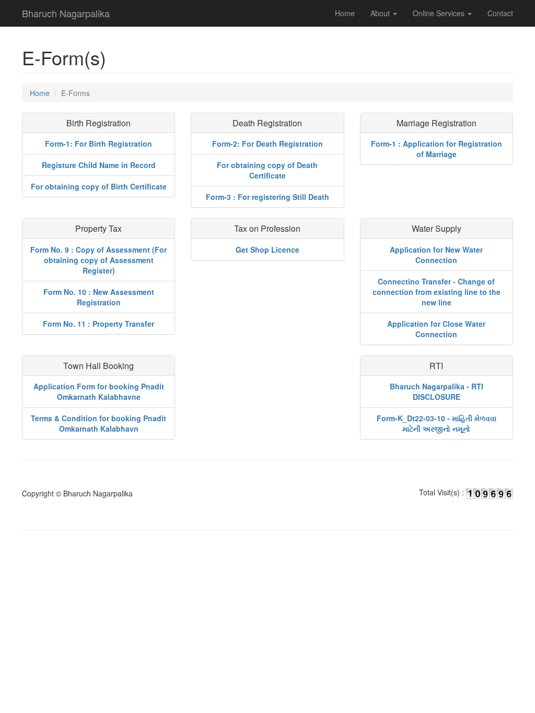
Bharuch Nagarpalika (66, 13)
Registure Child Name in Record (99, 165)
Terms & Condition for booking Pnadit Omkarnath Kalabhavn (98, 423)
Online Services (440, 13)
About (381, 13)
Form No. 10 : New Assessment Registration (98, 297)
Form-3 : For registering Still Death (267, 197)
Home (345, 13)
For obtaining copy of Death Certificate (267, 170)
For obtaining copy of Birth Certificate (99, 186)
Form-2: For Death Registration (267, 143)
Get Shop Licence (267, 249)
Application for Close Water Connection (436, 328)
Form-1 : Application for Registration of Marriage (436, 148)
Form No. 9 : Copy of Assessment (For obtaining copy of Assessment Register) (98, 260)
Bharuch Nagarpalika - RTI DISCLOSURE (436, 391)
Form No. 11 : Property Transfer (98, 323)
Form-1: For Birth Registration (98, 143)
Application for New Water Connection (436, 254)
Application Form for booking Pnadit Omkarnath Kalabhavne (98, 391)
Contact (500, 13)
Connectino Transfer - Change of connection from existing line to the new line (437, 291)
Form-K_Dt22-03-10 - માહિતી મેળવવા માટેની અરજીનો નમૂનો (436, 423)
